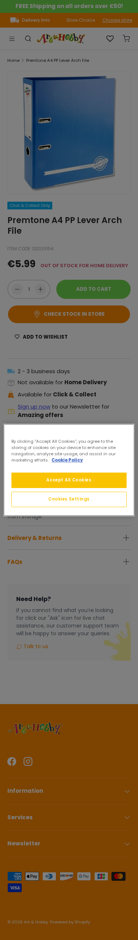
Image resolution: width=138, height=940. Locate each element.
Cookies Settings (69, 499)
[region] (68, 470)
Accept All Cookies (68, 480)
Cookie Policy (67, 460)
